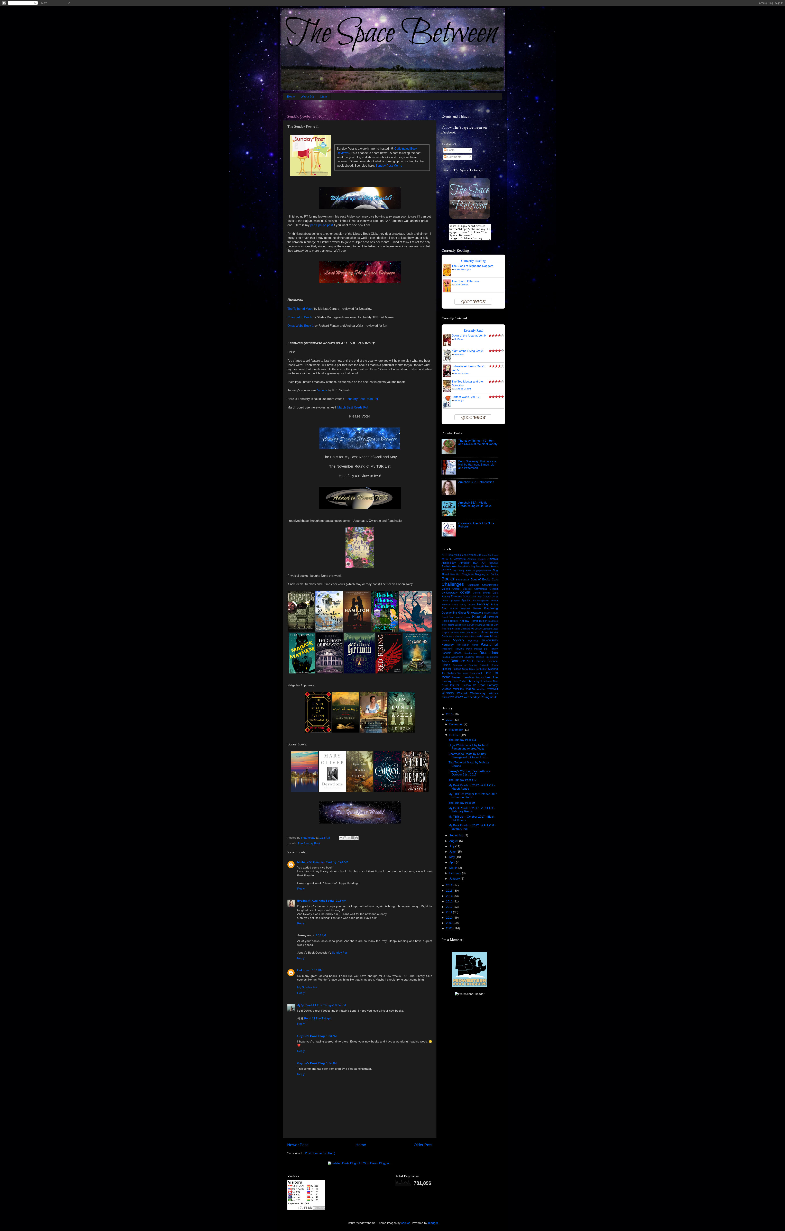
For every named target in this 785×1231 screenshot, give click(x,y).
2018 (449, 714)
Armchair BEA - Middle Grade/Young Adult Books (474, 504)
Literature (487, 628)
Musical (445, 640)
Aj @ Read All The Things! (315, 1005)
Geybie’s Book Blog (311, 1036)
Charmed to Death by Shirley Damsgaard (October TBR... (468, 755)
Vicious (322, 390)
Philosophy (447, 648)
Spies (472, 669)
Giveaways (475, 612)
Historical (479, 616)
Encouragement (481, 600)
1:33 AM (331, 1036)
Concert (494, 589)
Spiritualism (481, 669)
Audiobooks (449, 566)
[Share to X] (349, 838)
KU (472, 628)
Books (448, 578)
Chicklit (446, 588)
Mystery (458, 640)
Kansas (481, 625)
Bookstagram (462, 579)
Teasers (480, 677)
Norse (475, 645)
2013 (449, 901)
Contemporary (450, 592)
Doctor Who (469, 596)
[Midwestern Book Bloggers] (470, 986)
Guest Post (447, 617)
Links (323, 96)
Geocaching (449, 612)
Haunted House (463, 617)
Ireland (450, 625)
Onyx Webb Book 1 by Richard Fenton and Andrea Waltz (468, 747)
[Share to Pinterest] (356, 838)
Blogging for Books (486, 574)
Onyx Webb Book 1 (300, 325)
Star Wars (462, 673)
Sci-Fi (470, 661)
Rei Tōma (458, 339)
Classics (467, 589)
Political (478, 648)
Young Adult (489, 697)
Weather (481, 689)
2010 (449, 917)
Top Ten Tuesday (460, 685)
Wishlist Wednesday (471, 693)
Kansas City (492, 625)
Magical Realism (450, 632)
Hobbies (454, 621)
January (455, 878)
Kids (444, 628)
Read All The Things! (317, 1018)
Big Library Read (462, 570)
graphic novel (491, 613)
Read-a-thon (489, 652)
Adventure (460, 559)
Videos (470, 688)
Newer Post (297, 1145)
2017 (449, 719)
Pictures (459, 648)
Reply (301, 888)
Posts (450, 149)
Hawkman (459, 354)
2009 (449, 923)
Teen (488, 677)
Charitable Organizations (483, 585)
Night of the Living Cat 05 (468, 350)
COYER (465, 592)
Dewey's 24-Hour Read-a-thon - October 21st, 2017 (469, 773)
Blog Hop (455, 574)
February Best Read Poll (362, 399)
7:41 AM (343, 862)
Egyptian (466, 600)
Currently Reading (473, 260)
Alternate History (477, 559)
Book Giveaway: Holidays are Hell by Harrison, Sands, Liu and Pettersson (477, 464)
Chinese (456, 589)
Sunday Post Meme (389, 165)
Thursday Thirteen (479, 681)
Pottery (494, 648)
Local (495, 628)
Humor (483, 620)
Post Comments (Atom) (320, 1153)
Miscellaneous (462, 636)
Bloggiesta (468, 574)
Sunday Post (340, 952)
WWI (452, 697)
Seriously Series (489, 665)
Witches (493, 693)
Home (291, 96)
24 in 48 (447, 559)
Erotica (494, 600)
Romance (458, 661)
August (454, 841)
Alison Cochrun (461, 285)
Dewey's (456, 596)
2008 (449, 928)
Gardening (491, 608)
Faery (455, 604)
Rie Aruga (459, 400)
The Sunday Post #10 (463, 779)
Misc (451, 636)
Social (465, 669)
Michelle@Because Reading (316, 862)
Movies (484, 636)
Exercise (446, 604)
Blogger (433, 1222)
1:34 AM (331, 1063)
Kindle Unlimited (462, 628)
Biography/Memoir (482, 570)
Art (483, 562)
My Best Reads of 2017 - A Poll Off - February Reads (472, 810)
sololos (405, 1222)
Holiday (464, 620)
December (456, 724)
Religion (480, 657)
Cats (495, 579)
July (452, 846)
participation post (321, 225)
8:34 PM (340, 1005)
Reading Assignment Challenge (458, 657)
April (452, 862)
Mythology (473, 640)
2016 (449, 885)
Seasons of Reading (465, 665)
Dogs (479, 596)
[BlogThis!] (345, 838)
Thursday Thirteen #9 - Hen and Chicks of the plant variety (477, 442)
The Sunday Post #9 (462, 802)
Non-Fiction (462, 644)
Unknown (304, 970)
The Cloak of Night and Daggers (472, 265)
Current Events (481, 592)
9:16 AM (341, 900)
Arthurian (493, 563)
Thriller (463, 681)
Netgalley (448, 644)
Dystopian (455, 600)
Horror (474, 620)
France (454, 608)
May (452, 856)
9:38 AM (320, 935)
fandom (471, 604)
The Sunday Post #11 (462, 739)
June (452, 851)
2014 (449, 896)
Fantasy (483, 604)
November (456, 729)
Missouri (475, 636)
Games (477, 608)
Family (463, 604)
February (455, 873)
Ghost (462, 612)
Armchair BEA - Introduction (476, 482)
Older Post (423, 1145)
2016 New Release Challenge (483, 555)
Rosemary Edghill (462, 269)
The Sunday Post (309, 843)
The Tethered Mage (300, 308)
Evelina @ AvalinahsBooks (315, 900)
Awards (480, 566)
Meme (484, 632)
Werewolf (492, 689)
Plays (469, 648)
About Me (307, 96)
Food (444, 608)
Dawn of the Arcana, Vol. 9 (469, 335)
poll (486, 648)
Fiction (494, 604)
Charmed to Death (299, 317)
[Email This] (341, 838)
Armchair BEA (469, 562)
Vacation (446, 689)
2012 (449, 906)
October (455, 735)
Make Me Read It (469, 632)
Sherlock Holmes (451, 669)
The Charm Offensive (465, 281)
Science (481, 661)
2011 (449, 912)
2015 (449, 890)
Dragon (487, 596)
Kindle (450, 628)
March (453, 867)
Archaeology (449, 562)
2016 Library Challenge (455, 555)
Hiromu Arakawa (462, 373)
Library (478, 628)
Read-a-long (470, 653)
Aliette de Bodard (462, 389)
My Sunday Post (307, 987)
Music (494, 636)
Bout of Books (480, 579)
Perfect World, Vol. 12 (466, 396)
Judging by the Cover (466, 625)
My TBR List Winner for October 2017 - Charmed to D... (473, 795)
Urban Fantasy (488, 685)
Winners (448, 693)
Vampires (458, 689)
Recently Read (473, 330)
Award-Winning (466, 566)
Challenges (453, 584)
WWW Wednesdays (467, 697)
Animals (493, 558)
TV (474, 685)
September (456, 835)
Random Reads (451, 653)
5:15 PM (317, 970)
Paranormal (489, 644)
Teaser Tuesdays (463, 677)
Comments (453, 156)
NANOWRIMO (490, 640)
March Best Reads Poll (352, 407)
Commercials (480, 589)
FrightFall (465, 608)
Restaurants (492, 657)
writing (445, 697)
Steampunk (476, 673)
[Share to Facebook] (353, 838)
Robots (445, 661)
